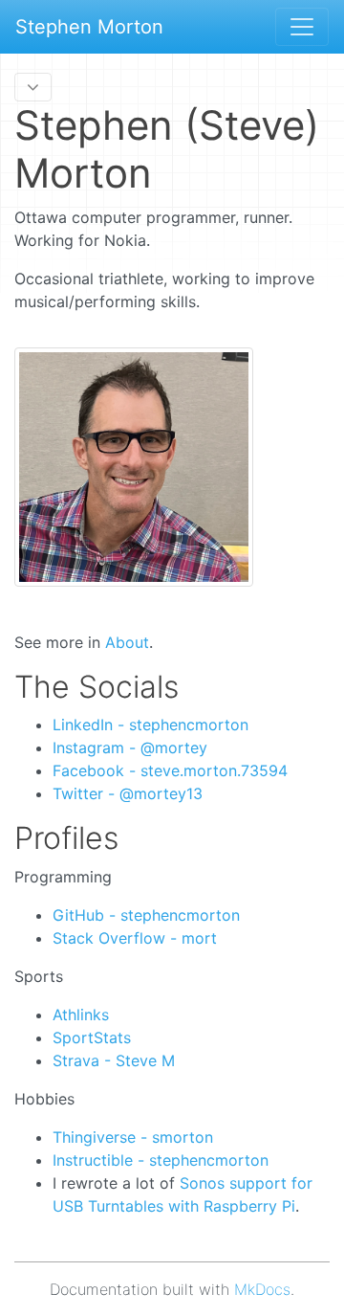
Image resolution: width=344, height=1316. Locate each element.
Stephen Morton (89, 26)
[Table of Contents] (33, 87)
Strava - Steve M (114, 1060)
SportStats (92, 1037)
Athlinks (81, 1014)
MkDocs (262, 1289)
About (127, 642)
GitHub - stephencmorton (146, 915)
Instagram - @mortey (130, 747)
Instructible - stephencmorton (161, 1160)
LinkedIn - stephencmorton (150, 724)
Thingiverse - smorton (133, 1137)
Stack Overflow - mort (135, 938)
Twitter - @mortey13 (128, 793)
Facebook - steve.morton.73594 (170, 770)
